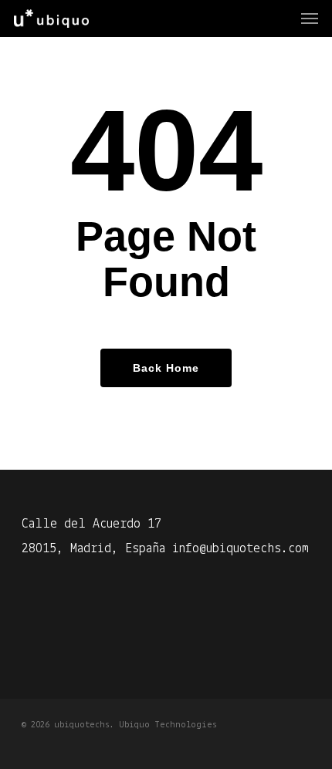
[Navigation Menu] (309, 18)
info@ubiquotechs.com (240, 549)
